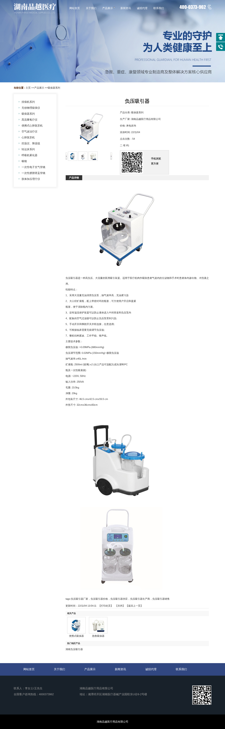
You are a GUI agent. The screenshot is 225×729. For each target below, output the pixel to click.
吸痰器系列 (54, 87)
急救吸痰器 (98, 635)
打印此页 (106, 605)
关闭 (120, 605)
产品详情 (74, 177)
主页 (28, 87)
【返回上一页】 (134, 605)
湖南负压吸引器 (74, 649)
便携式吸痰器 (76, 635)
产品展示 (39, 87)
